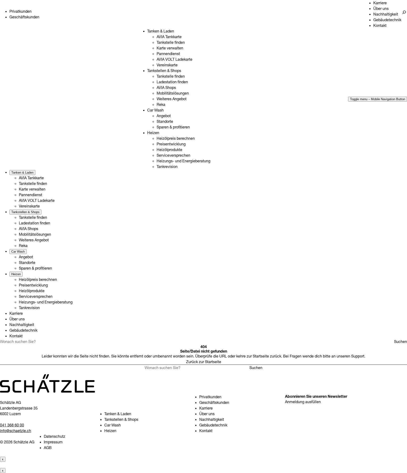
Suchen (400, 341)
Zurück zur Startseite (203, 361)
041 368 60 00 (12, 425)
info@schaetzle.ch (15, 430)
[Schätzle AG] (47, 391)
